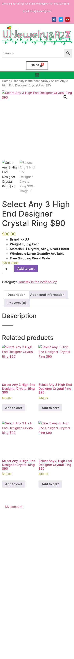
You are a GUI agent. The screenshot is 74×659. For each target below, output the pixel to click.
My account (13, 507)
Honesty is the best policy (30, 81)
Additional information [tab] (47, 295)
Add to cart (26, 268)
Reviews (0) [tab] (16, 303)
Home (6, 81)
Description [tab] (16, 295)
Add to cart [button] (13, 408)
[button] (37, 75)
